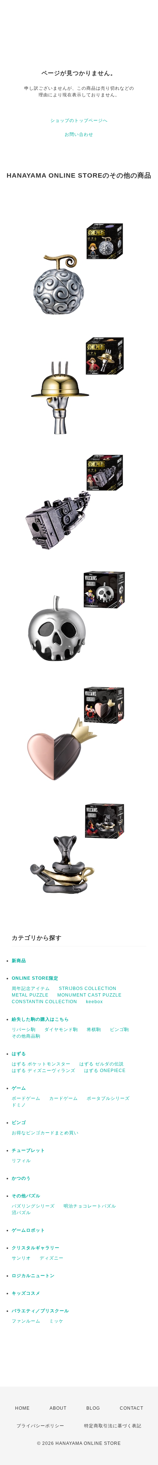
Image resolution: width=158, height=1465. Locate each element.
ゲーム (19, 1088)
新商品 (19, 960)
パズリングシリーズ (33, 1206)
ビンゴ (19, 1122)
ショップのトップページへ (79, 120)
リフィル (21, 1160)
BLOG (93, 1408)
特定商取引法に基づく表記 (112, 1425)
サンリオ (21, 1258)
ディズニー (52, 1258)
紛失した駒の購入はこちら (40, 1019)
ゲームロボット (28, 1230)
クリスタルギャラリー (36, 1247)
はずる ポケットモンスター (41, 1064)
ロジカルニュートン (33, 1275)
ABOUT (58, 1408)
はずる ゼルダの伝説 (101, 1064)
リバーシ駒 (24, 1029)
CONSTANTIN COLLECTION (44, 1001)
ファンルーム (26, 1321)
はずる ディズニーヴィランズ (43, 1070)
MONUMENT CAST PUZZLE (89, 995)
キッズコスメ (26, 1293)
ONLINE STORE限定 (35, 978)
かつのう (21, 1178)
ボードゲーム (26, 1098)
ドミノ (19, 1105)
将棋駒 (94, 1029)
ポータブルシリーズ (108, 1098)
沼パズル (21, 1212)
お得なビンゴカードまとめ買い (45, 1132)
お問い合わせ (79, 134)
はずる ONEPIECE (105, 1070)
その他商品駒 (26, 1036)
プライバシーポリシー (40, 1425)
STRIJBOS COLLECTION (87, 988)
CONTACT (131, 1408)
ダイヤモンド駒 (61, 1029)
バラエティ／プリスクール (40, 1310)
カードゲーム (63, 1098)
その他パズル (26, 1195)
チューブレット (28, 1150)
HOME (22, 1408)
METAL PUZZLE (30, 995)
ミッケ (56, 1321)
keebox (94, 1001)
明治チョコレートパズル (90, 1206)
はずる (19, 1053)
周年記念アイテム (31, 988)
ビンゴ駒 (119, 1029)
